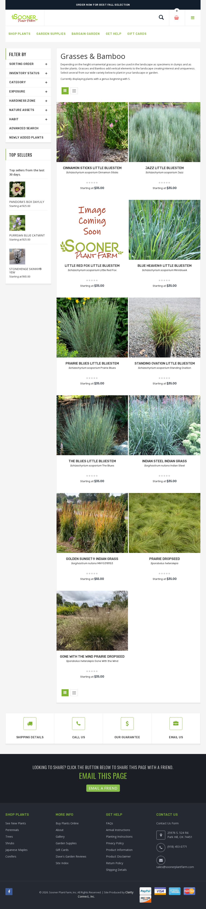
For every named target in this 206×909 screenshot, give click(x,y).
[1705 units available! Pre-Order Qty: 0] (92, 431)
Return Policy (114, 863)
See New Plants (15, 823)
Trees (9, 836)
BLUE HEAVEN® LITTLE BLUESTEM (165, 266)
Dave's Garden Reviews (71, 856)
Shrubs (9, 843)
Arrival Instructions (118, 830)
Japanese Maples (16, 850)
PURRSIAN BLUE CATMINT (27, 235)
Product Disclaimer (118, 856)
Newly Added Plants (26, 137)
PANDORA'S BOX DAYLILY (26, 201)
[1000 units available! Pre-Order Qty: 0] (164, 333)
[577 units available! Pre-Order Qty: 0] (92, 235)
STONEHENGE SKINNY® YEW (25, 270)
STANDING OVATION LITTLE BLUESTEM (165, 363)
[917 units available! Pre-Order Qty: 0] (164, 529)
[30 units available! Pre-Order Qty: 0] (92, 529)
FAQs (109, 823)
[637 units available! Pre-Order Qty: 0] (164, 138)
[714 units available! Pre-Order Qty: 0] (92, 333)
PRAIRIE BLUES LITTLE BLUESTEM (92, 363)
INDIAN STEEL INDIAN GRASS (164, 461)
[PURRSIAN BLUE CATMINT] (15, 223)
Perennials (12, 830)
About (60, 830)
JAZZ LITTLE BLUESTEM (164, 168)
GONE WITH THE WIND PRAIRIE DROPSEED (92, 656)
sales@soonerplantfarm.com (175, 867)
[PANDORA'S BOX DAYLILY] (15, 189)
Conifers (10, 856)
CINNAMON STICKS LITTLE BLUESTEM (92, 168)
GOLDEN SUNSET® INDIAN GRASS (92, 559)
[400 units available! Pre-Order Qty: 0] (164, 235)
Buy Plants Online (67, 823)
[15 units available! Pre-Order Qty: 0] (92, 626)
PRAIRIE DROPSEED (164, 559)
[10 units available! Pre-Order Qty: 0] (92, 138)
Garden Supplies (66, 843)
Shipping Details (116, 870)
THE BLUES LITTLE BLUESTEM (92, 461)
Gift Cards (62, 850)
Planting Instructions (119, 836)
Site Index (62, 863)
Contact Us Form (167, 823)
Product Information (119, 850)
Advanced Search (24, 128)
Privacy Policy (115, 843)
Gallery (60, 836)
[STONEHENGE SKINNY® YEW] (15, 257)
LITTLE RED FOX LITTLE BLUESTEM (92, 266)
